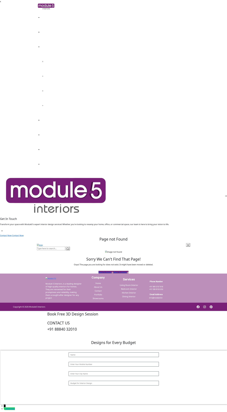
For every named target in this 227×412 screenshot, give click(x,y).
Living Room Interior (53, 61)
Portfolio (45, 120)
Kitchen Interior (51, 90)
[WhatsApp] (5, 408)
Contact (44, 164)
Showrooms (46, 149)
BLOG (43, 134)
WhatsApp (10, 408)
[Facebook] (198, 307)
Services (44, 46)
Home (43, 17)
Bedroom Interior (52, 76)
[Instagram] (204, 307)
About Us (45, 32)
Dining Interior (51, 105)
